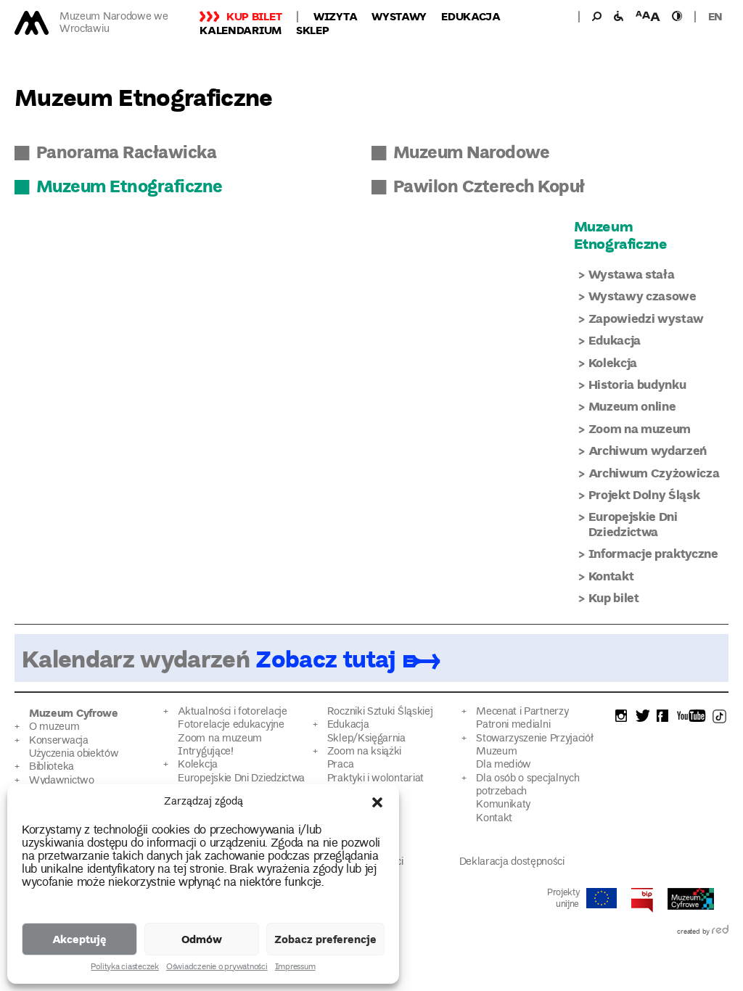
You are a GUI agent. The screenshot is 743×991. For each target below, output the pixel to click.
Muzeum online (632, 406)
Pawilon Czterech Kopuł (489, 185)
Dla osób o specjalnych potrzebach (527, 785)
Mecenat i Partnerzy (522, 712)
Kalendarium (241, 30)
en (715, 16)
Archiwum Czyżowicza (654, 473)
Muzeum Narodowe (471, 151)
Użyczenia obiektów (74, 754)
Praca (340, 765)
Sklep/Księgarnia (366, 739)
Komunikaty (503, 805)
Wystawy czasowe (642, 296)
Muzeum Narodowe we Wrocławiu (113, 23)
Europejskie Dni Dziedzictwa (633, 523)
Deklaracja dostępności (512, 862)
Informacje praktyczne (653, 553)
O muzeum (54, 727)
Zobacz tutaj (325, 658)
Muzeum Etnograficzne (129, 185)
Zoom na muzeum (639, 428)
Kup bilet (254, 16)
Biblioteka (51, 767)
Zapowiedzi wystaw (646, 318)
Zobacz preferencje (325, 939)
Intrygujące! (205, 752)
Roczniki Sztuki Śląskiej (380, 712)
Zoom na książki (364, 752)
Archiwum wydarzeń (647, 450)
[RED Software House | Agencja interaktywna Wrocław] (720, 932)
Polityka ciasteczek (124, 968)
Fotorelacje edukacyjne (231, 725)
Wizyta (335, 16)
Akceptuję (79, 939)
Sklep (312, 30)
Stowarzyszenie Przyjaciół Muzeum (534, 745)
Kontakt (611, 576)
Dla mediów (503, 765)
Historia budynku (637, 384)
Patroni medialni (513, 725)
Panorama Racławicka (126, 151)
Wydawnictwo (61, 781)
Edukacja (471, 16)
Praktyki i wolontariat (375, 779)
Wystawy (399, 16)
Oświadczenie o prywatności (217, 968)
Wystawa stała (631, 274)
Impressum (295, 968)
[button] (377, 802)
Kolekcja (612, 362)
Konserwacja (59, 741)
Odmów (201, 939)
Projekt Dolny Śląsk (644, 494)
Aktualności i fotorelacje (232, 712)
